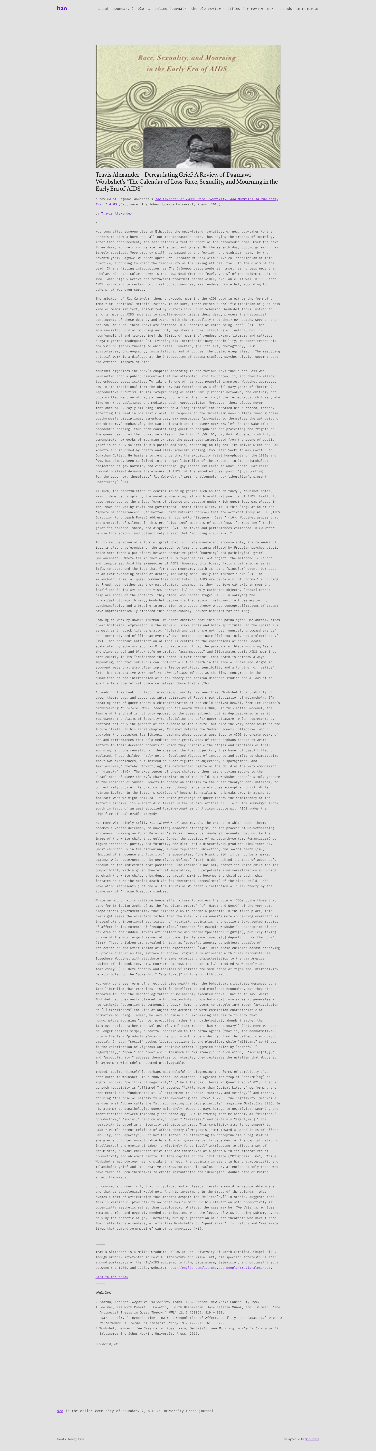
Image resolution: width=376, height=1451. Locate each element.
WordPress (312, 1439)
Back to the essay (112, 1277)
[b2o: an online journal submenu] (186, 9)
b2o (62, 8)
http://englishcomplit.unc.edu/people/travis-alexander (219, 1268)
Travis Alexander (116, 213)
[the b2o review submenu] (222, 9)
